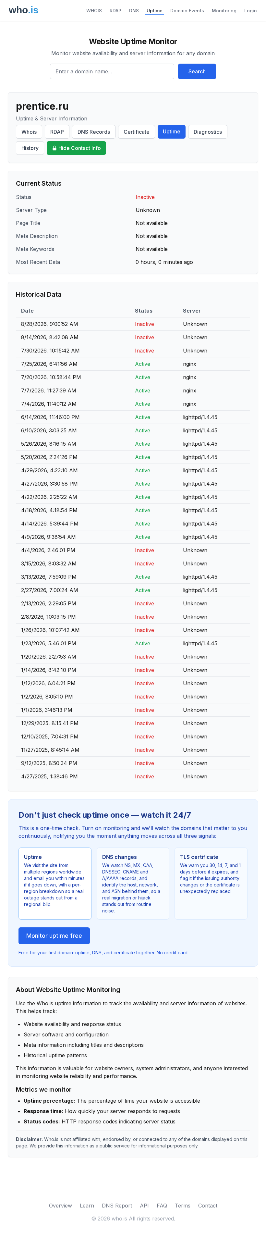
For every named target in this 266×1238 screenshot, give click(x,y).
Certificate (137, 132)
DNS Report (117, 1205)
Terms (182, 1205)
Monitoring (224, 10)
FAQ (162, 1205)
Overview (60, 1205)
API (144, 1205)
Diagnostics (208, 132)
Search (197, 71)
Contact (207, 1205)
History (30, 148)
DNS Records (94, 132)
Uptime (155, 10)
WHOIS (94, 10)
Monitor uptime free (54, 935)
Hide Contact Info (79, 148)
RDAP (115, 10)
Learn (87, 1205)
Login (250, 10)
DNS (134, 10)
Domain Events (187, 10)
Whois (29, 132)
